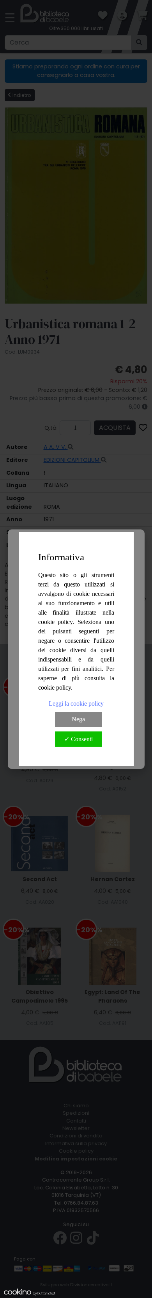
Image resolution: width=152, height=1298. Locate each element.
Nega (78, 719)
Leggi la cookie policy (76, 703)
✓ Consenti (78, 739)
